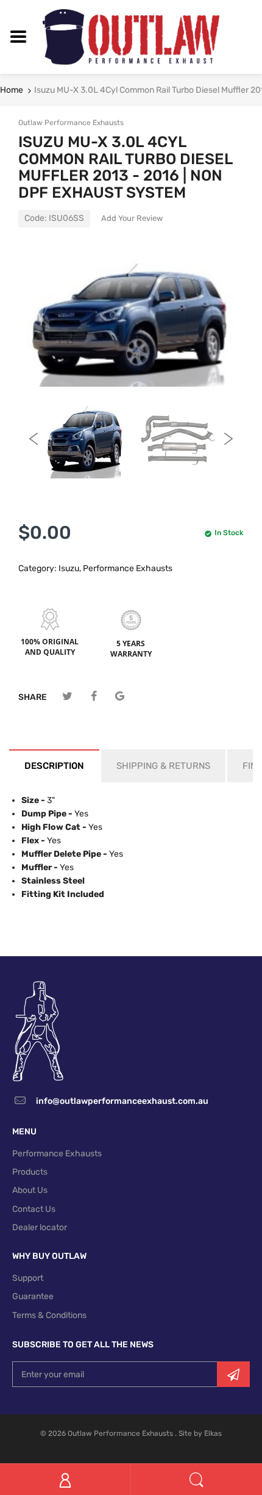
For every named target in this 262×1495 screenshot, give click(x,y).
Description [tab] (54, 765)
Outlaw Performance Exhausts (71, 122)
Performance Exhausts (127, 568)
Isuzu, (69, 568)
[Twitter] (67, 696)
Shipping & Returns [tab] (163, 765)
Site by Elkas (200, 1433)
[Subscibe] (233, 1374)
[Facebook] (93, 696)
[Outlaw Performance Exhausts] (131, 36)
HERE (183, 906)
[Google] (119, 696)
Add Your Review (132, 218)
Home (11, 90)
